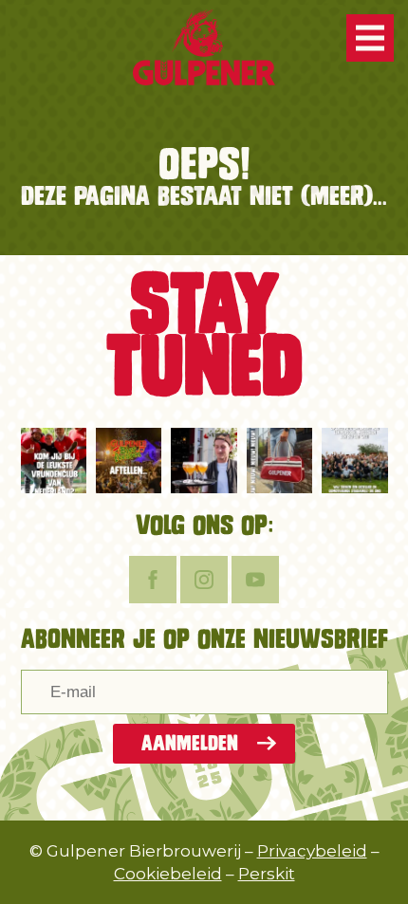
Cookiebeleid (168, 873)
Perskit (266, 873)
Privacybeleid (312, 850)
